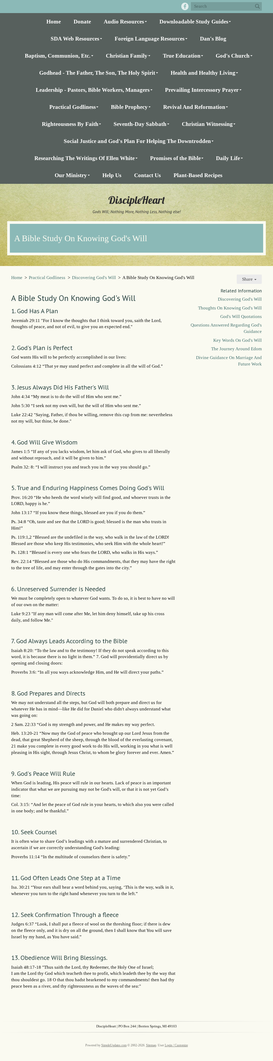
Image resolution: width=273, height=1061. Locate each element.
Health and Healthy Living (203, 73)
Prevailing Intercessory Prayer (202, 90)
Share (248, 279)
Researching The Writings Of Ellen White (84, 158)
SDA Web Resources (75, 38)
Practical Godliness (72, 107)
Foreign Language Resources (149, 38)
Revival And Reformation (194, 107)
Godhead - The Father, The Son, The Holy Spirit (97, 73)
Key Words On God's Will (237, 340)
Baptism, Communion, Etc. (57, 56)
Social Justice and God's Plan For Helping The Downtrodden (137, 141)
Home (53, 21)
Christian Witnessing (207, 124)
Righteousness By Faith (70, 124)
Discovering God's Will (94, 277)
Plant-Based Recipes (198, 175)
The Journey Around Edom (236, 348)
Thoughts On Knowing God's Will (230, 308)
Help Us (111, 175)
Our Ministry (71, 175)
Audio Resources (124, 21)
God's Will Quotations (241, 316)
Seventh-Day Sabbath (140, 124)
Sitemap (151, 1045)
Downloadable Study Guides (193, 21)
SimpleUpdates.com (114, 1045)
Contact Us (147, 175)
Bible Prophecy (129, 107)
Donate (82, 21)
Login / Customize (176, 1045)
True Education (181, 56)
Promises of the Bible (175, 158)
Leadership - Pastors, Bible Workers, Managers (93, 90)
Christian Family (126, 56)
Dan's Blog (213, 38)
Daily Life (228, 158)
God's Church (233, 56)
